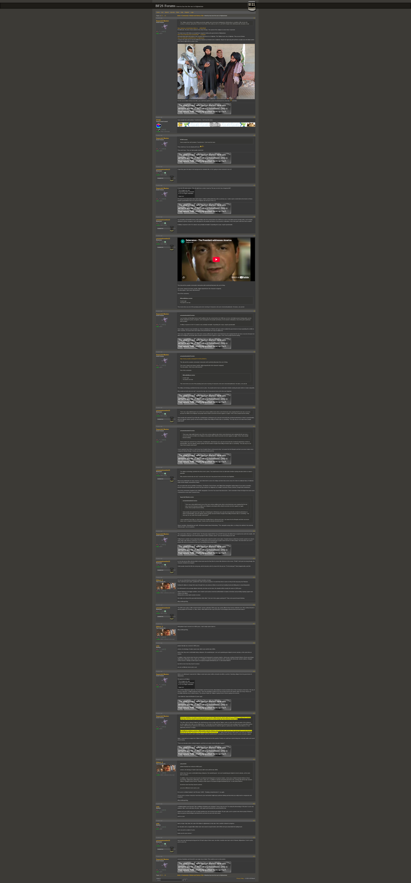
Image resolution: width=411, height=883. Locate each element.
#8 (254, 311)
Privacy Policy (240, 878)
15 (165, 15)
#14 (254, 558)
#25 (254, 856)
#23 (254, 820)
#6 (254, 216)
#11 (254, 426)
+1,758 (158, 131)
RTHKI (158, 120)
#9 (254, 351)
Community (185, 15)
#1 (254, 18)
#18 (254, 643)
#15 (254, 577)
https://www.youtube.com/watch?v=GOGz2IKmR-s (193, 358)
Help (182, 12)
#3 (254, 135)
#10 (254, 407)
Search (167, 12)
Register (187, 12)
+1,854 (158, 592)
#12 (254, 467)
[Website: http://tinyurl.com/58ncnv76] (165, 173)
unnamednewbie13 (163, 169)
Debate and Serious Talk (196, 15)
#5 (254, 185)
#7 (254, 235)
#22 (254, 803)
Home (158, 12)
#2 (254, 117)
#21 (254, 759)
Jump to (158, 878)
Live (162, 12)
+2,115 (158, 175)
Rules (177, 12)
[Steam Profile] (159, 130)
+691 (157, 33)
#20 (254, 713)
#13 (254, 531)
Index (178, 15)
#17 (254, 623)
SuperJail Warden (162, 21)
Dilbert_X (159, 580)
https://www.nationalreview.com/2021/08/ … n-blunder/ (192, 34)
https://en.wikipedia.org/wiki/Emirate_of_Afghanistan (191, 38)
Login (192, 12)
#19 (254, 671)
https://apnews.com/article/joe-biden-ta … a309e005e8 (192, 28)
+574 (157, 651)
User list (172, 12)
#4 (254, 166)
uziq (157, 646)
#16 (254, 605)
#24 (254, 837)
